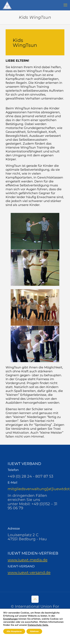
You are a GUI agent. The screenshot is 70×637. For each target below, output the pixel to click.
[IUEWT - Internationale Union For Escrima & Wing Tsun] (7, 5)
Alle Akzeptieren (14, 631)
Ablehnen (34, 631)
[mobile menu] (65, 5)
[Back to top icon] (35, 599)
